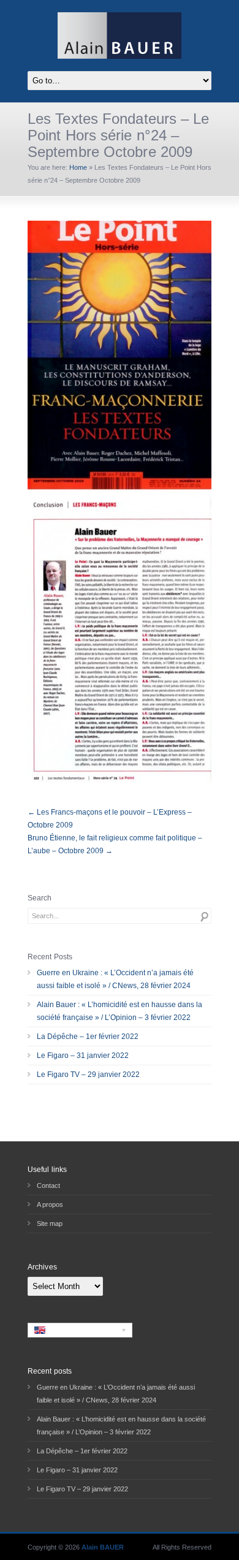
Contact (48, 1185)
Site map (50, 1223)
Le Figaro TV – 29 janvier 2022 (88, 1074)
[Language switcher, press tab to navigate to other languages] (80, 1330)
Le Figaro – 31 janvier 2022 (83, 1055)
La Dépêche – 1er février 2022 (87, 1036)
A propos (50, 1204)
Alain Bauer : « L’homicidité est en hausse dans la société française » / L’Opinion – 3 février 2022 (119, 1011)
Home (78, 167)
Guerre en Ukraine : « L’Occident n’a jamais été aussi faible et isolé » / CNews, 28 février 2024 (115, 979)
